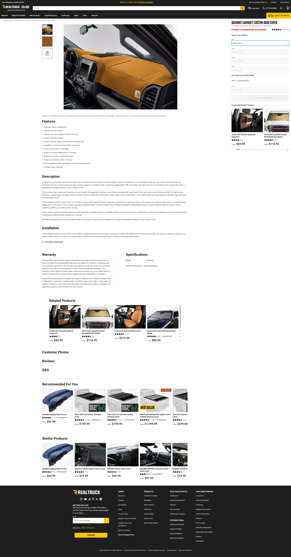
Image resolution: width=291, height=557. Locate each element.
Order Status (284, 2)
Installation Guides (150, 496)
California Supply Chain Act (156, 550)
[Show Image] (47, 29)
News (120, 509)
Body (233, 66)
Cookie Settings (171, 550)
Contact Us (200, 496)
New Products (35, 15)
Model (233, 57)
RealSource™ (174, 496)
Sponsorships (175, 509)
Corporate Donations (177, 500)
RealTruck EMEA (176, 529)
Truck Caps (65, 15)
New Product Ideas (151, 523)
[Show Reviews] (280, 29)
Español (199, 536)
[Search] (242, 8)
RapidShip (147, 500)
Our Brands (122, 505)
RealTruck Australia (177, 524)
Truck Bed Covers (50, 15)
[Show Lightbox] (120, 66)
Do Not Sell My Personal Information (135, 550)
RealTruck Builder (146, 2)
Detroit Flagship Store (126, 535)
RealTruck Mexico (176, 533)
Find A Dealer (200, 523)
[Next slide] (287, 149)
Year (233, 39)
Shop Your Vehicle (18, 15)
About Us (121, 496)
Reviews (173, 505)
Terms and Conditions (185, 550)
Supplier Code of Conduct (127, 518)
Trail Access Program (177, 514)
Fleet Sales (199, 541)
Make (233, 48)
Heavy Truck (148, 518)
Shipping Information (203, 509)
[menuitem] (4, 16)
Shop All (4, 15)
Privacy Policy (123, 514)
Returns (199, 518)
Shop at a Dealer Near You (258, 2)
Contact (274, 2)
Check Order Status (203, 514)
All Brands (147, 509)
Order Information (202, 500)
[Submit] (106, 520)
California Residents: (141, 266)
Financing (199, 505)
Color (233, 86)
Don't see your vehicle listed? (243, 75)
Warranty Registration (204, 527)
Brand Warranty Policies (204, 532)
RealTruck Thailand (176, 538)
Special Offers (149, 514)
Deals (85, 15)
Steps (76, 15)
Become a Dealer (124, 530)
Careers (121, 500)
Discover (95, 15)
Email (75, 516)
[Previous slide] (233, 149)
